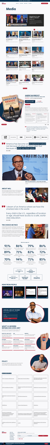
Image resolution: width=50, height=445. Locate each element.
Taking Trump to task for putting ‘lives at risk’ (12, 55)
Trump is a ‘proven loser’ (22, 68)
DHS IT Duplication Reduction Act (8, 378)
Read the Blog (25, 3)
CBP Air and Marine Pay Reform (7, 387)
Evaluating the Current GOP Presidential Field (38, 69)
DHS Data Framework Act (22, 396)
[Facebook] (19, 438)
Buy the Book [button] (4, 124)
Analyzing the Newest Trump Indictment (12, 68)
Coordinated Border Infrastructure (40, 396)
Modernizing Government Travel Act (40, 387)
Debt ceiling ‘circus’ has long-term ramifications (11, 83)
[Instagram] (20, 438)
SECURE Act (36, 405)
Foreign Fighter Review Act (22, 405)
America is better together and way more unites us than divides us (37, 39)
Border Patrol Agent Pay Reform (23, 378)
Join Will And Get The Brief (24, 0)
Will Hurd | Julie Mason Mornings (24, 82)
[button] (44, 3)
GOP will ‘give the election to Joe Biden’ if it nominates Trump (12, 39)
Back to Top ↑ (25, 88)
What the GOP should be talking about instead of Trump (38, 55)
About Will (17, 3)
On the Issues (21, 3)
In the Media (30, 3)
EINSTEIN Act (4, 405)
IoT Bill (19, 422)
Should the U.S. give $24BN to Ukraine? (34, 17)
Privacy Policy (23, 437)
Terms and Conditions (19, 437)
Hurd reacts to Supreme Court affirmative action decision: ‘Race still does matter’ (24, 39)
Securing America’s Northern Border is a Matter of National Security (25, 55)
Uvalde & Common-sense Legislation (37, 82)
